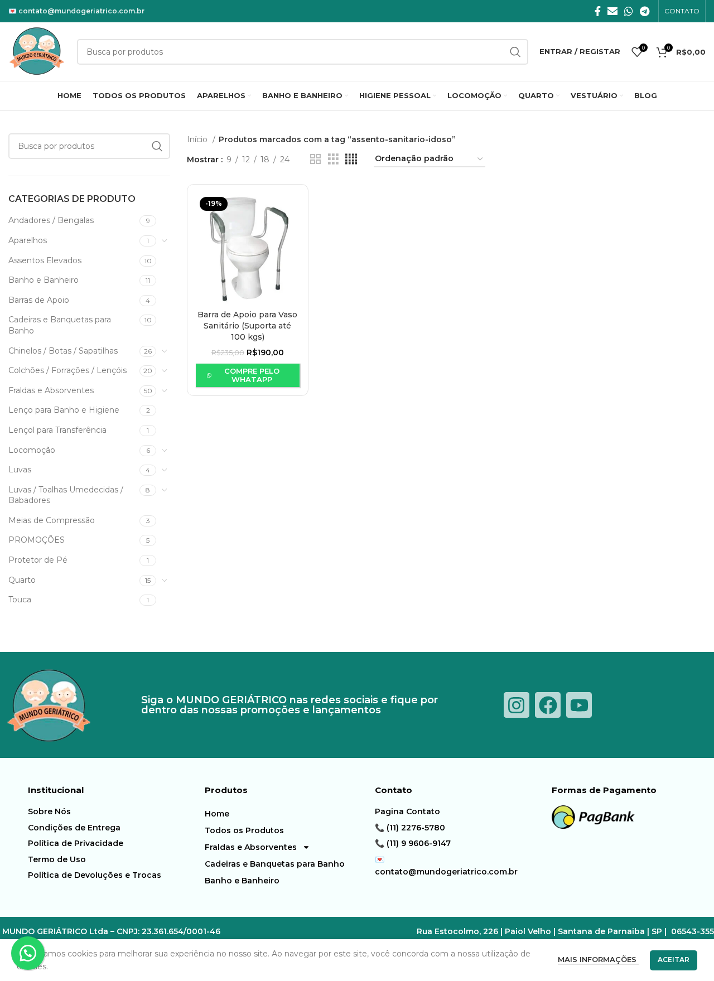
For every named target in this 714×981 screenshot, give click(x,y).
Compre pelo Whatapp (251, 375)
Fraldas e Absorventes (51, 390)
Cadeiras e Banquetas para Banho (59, 325)
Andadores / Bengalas (51, 220)
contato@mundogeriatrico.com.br (81, 11)
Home (217, 814)
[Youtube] (579, 705)
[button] (28, 953)
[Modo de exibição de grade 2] (315, 159)
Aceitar (673, 959)
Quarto (22, 580)
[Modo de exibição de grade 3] (333, 159)
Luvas (19, 470)
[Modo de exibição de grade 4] (351, 159)
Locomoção (31, 450)
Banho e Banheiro (43, 280)
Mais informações (598, 959)
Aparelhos (27, 240)
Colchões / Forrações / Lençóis (67, 370)
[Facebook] (548, 705)
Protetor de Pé (37, 560)
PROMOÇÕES (36, 540)
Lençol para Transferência (57, 430)
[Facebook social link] (597, 11)
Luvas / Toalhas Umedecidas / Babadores (65, 495)
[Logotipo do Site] (37, 51)
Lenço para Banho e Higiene (63, 410)
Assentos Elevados (44, 260)
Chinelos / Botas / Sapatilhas (63, 351)
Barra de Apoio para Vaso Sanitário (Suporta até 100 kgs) (247, 325)
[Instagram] (516, 705)
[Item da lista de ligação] (113, 811)
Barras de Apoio (38, 300)
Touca (19, 600)
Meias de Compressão (51, 520)
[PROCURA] (157, 146)
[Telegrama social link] (644, 11)
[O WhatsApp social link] (628, 11)
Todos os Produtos (244, 830)
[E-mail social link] (612, 11)
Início (198, 139)
